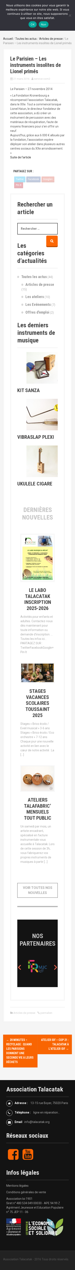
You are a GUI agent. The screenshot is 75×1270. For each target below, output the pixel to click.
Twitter (20, 179)
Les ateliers (34, 296)
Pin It (18, 185)
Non (43, 24)
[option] (22, 967)
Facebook (33, 179)
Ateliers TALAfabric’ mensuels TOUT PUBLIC (37, 809)
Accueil (8, 38)
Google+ (48, 179)
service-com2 (42, 78)
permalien (46, 1012)
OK (33, 24)
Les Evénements (38, 304)
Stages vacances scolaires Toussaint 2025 (37, 703)
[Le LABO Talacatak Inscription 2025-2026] (37, 558)
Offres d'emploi (37, 312)
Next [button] (55, 967)
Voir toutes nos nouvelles (37, 890)
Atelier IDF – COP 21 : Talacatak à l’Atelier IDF (55, 1044)
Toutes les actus (26, 38)
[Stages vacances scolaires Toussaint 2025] (37, 673)
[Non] (70, 15)
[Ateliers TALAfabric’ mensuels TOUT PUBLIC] (37, 779)
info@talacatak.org (37, 1122)
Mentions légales (17, 1185)
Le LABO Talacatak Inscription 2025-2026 (37, 599)
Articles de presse (51, 38)
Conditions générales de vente (26, 1192)
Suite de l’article (20, 157)
